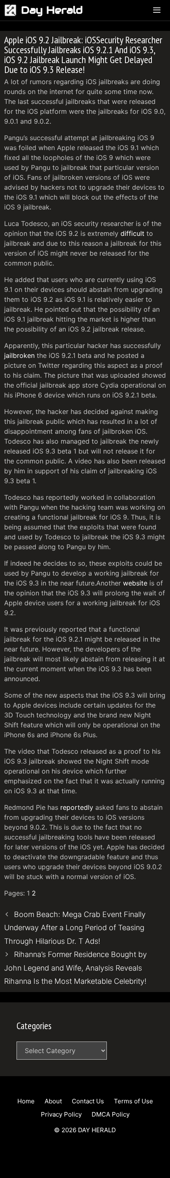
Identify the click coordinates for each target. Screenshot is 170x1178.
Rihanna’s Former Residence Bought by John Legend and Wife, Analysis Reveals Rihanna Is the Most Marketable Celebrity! (75, 967)
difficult (132, 233)
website (135, 583)
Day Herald (52, 10)
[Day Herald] (12, 10)
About (53, 1101)
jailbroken (19, 355)
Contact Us (88, 1101)
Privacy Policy (61, 1114)
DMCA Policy (111, 1114)
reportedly (76, 807)
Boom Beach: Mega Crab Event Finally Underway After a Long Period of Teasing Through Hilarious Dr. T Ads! (75, 927)
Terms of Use (133, 1101)
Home (26, 1101)
